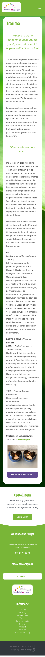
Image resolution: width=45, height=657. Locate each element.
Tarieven (22, 630)
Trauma (23, 618)
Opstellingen (22, 615)
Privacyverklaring (22, 633)
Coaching (22, 609)
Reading (22, 612)
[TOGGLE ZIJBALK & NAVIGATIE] (40, 7)
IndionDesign (26, 649)
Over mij (22, 624)
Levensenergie (22, 621)
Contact (22, 576)
